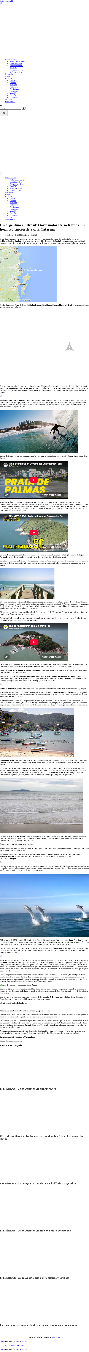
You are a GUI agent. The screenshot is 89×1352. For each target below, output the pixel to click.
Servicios (8, 99)
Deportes (13, 83)
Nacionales (14, 91)
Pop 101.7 (13, 68)
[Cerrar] (4, 113)
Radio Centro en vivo (17, 62)
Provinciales (14, 89)
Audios (7, 76)
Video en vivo (10, 102)
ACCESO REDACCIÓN (14, 1345)
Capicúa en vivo (16, 64)
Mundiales (13, 93)
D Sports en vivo (16, 72)
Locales (12, 81)
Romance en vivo (16, 66)
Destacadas (9, 74)
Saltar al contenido (7, 1)
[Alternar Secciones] (39, 197)
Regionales (14, 87)
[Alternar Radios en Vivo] (39, 178)
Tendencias (14, 97)
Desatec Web (56, 1337)
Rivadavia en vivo (16, 70)
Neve (2, 1341)
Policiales (13, 85)
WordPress (23, 1341)
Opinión (13, 95)
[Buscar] (1, 106)
